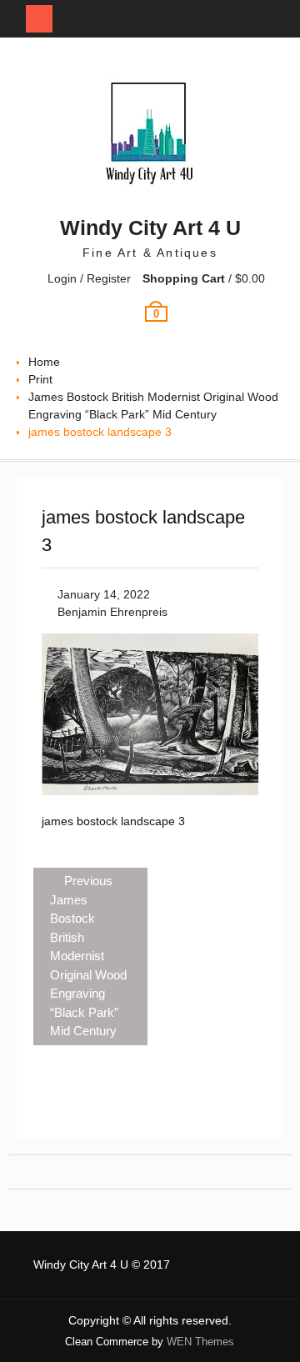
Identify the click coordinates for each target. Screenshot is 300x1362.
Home (44, 361)
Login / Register (89, 278)
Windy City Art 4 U (150, 227)
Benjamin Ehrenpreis (113, 611)
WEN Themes (200, 1341)
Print (40, 379)
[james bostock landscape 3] (150, 791)
